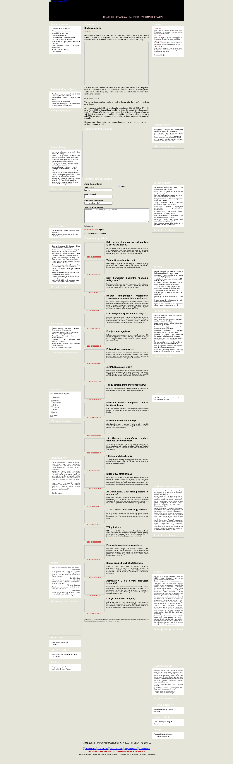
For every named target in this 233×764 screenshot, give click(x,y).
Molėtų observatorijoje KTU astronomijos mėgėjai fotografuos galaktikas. (66, 104)
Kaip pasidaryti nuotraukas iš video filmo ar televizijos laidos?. (168, 492)
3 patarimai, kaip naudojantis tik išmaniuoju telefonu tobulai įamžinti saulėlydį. (66, 160)
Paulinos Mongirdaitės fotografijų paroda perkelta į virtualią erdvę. (66, 277)
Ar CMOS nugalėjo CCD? (60, 49)
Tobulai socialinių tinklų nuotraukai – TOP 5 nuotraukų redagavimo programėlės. (66, 175)
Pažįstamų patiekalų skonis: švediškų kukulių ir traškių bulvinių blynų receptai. (168, 350)
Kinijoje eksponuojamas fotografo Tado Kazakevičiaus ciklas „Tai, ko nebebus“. (66, 258)
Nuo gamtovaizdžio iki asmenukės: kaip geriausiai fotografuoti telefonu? (168, 216)
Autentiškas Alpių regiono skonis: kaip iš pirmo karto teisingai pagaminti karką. (168, 339)
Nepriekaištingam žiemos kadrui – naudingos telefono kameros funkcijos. (66, 168)
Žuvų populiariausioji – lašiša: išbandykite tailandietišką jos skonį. (168, 324)
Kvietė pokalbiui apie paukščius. (62, 347)
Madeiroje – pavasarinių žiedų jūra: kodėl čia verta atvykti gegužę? (168, 276)
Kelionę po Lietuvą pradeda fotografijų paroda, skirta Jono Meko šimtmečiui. (66, 250)
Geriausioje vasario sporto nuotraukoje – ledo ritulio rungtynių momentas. (66, 333)
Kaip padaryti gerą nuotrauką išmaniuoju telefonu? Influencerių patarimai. (66, 183)
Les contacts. (56, 657)
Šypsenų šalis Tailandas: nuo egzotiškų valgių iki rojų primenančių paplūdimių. (168, 304)
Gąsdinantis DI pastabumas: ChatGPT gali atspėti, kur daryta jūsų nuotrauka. (168, 130)
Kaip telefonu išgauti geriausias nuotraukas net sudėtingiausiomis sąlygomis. (168, 195)
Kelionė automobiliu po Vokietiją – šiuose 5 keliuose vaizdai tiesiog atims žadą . (168, 272)
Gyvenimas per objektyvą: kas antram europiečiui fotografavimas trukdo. (168, 192)
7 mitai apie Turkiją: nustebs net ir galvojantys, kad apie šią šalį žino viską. (168, 287)
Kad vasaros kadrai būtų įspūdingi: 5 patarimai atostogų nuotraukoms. (168, 224)
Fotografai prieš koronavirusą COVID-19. (167, 137)
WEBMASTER (140, 751)
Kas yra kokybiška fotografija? (62, 39)
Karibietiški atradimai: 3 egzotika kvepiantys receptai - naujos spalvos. (168, 331)
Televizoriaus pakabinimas (163, 734)
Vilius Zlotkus (151, 754)
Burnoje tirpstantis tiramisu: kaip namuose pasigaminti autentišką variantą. (168, 346)
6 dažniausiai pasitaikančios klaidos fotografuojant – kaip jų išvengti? (168, 212)
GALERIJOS (134, 17)
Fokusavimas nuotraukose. (61, 31)
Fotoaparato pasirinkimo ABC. (61, 101)
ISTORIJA (135, 743)
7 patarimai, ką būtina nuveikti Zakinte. (166, 290)
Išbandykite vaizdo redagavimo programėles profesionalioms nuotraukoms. (168, 208)
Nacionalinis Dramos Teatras (61, 669)
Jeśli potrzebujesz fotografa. (163, 722)
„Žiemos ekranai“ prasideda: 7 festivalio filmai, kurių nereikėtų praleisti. (66, 329)
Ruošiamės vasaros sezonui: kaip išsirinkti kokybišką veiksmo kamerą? (66, 94)
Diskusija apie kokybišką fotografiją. (63, 37)
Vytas (101, 230)
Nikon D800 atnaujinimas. (60, 33)
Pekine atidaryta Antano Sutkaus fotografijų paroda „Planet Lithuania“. (66, 262)
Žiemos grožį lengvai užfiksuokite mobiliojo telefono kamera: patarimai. (66, 164)
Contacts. (55, 644)
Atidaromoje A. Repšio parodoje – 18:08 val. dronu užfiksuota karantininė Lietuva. (66, 254)
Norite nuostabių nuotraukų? (61, 29)
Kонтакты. (157, 711)
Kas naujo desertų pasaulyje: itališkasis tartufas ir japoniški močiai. (168, 320)
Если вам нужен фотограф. (163, 709)
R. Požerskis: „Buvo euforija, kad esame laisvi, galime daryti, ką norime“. (168, 134)
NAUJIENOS (108, 17)
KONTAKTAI (157, 17)
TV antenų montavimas (161, 736)
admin (156, 496)
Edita (156, 508)
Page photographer (132, 754)
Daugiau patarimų (57, 493)
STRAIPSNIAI (121, 17)
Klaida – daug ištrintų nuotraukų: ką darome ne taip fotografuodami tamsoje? (66, 156)
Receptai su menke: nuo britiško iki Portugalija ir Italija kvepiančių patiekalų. (168, 335)
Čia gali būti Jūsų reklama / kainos (63, 667)
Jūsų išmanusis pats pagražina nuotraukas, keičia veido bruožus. (168, 203)
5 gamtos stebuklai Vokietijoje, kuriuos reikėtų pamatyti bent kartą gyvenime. (168, 283)
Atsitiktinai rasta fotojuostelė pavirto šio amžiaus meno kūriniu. (168, 398)
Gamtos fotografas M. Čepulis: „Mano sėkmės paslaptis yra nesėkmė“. (66, 246)
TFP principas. (56, 51)
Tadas (156, 491)
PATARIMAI (146, 17)
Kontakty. (157, 724)
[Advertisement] (65, 71)
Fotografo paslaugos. (174, 496)
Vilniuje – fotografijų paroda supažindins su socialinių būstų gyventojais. (66, 273)
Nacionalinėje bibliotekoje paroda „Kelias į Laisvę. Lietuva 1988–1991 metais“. (66, 280)
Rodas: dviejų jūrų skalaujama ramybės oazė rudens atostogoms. (168, 300)
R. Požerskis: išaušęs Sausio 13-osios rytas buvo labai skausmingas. (168, 140)
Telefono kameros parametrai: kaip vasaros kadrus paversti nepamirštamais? (66, 171)
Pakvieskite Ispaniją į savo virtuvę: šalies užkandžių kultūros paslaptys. (168, 327)
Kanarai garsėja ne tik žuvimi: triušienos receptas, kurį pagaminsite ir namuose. (168, 342)
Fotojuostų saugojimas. (59, 35)
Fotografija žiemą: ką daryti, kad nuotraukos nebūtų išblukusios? (168, 220)
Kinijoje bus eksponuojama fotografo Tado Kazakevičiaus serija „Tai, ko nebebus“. (66, 265)
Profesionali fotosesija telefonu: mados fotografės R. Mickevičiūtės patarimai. (66, 179)
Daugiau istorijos (159, 55)
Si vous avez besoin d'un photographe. (64, 654)
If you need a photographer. (61, 642)
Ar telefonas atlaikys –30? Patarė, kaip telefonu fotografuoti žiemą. (168, 188)
